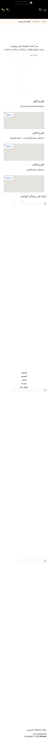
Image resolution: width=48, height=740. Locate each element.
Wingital (43, 736)
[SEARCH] (11, 55)
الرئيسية (43, 21)
